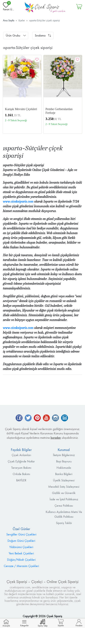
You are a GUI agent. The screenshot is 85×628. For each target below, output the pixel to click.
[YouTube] (46, 418)
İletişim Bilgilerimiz (64, 455)
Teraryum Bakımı (21, 468)
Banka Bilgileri (63, 474)
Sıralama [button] (40, 35)
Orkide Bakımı (21, 474)
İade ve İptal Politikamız (64, 499)
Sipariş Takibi (64, 523)
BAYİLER (21, 480)
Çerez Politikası (64, 505)
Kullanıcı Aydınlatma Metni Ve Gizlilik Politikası (64, 514)
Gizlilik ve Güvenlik (64, 493)
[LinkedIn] (64, 418)
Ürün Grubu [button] (13, 35)
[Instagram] (55, 418)
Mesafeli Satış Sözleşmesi (63, 486)
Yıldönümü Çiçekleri (21, 547)
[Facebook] (19, 418)
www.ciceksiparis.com (18, 201)
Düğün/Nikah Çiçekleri (21, 559)
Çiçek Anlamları (21, 455)
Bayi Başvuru (64, 461)
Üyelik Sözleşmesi (64, 480)
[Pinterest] (37, 418)
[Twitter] (28, 418)
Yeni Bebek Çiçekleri (21, 553)
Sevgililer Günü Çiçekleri (21, 534)
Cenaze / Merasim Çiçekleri (21, 566)
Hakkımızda (64, 468)
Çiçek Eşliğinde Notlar (21, 461)
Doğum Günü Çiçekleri (21, 541)
